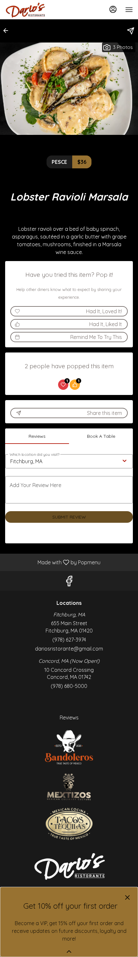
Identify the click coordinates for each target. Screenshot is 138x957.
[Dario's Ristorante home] (34, 10)
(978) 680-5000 (69, 686)
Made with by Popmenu (52, 562)
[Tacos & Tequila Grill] (69, 823)
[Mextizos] (69, 786)
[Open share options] (130, 30)
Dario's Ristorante (69, 865)
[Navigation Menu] (129, 9)
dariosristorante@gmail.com (69, 648)
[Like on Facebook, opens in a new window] (69, 582)
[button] (7, 30)
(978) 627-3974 (69, 639)
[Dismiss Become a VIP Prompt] (127, 897)
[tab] (37, 436)
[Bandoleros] (69, 747)
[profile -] (113, 9)
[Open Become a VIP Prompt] (69, 951)
